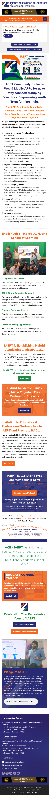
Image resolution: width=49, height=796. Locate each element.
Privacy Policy (12, 788)
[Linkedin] (10, 773)
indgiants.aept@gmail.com (29, 516)
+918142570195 (25, 518)
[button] (45, 19)
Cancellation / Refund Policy (20, 790)
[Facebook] (3, 773)
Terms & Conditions (26, 788)
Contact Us (36, 790)
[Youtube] (18, 773)
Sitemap (38, 788)
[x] (14, 773)
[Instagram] (7, 773)
